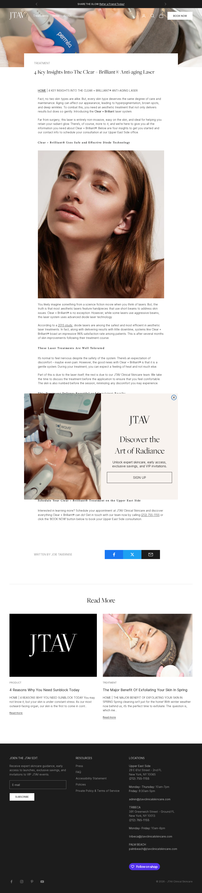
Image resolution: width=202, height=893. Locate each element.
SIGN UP (139, 477)
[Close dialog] (173, 397)
